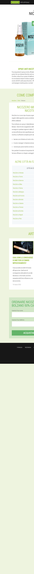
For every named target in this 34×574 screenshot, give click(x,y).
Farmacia (19, 347)
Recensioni (28, 347)
